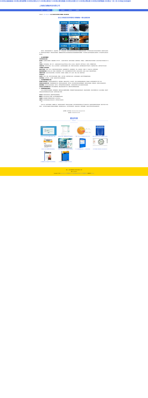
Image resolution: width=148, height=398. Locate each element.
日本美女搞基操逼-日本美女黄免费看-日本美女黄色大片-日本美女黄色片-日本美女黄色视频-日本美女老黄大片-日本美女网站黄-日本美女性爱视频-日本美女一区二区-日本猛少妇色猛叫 (65, 1)
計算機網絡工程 (69, 173)
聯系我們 (63, 10)
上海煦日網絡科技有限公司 (49, 6)
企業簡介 (48, 10)
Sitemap (92, 173)
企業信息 (70, 10)
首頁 (42, 10)
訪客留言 (77, 10)
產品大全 (55, 10)
